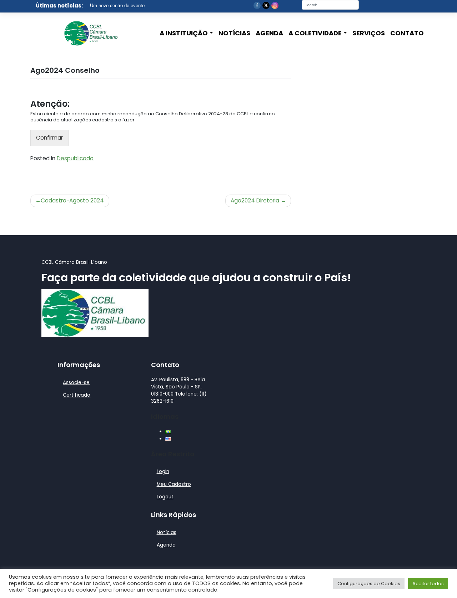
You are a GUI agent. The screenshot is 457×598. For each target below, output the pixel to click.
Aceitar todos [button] (428, 583)
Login (163, 471)
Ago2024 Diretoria (255, 200)
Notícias (234, 33)
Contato (407, 33)
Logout (165, 496)
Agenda (269, 33)
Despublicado (75, 158)
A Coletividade (315, 33)
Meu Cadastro (174, 484)
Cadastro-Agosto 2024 (72, 200)
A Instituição (184, 33)
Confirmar (49, 137)
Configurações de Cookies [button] (368, 583)
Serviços (368, 33)
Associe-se (76, 382)
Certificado (76, 395)
